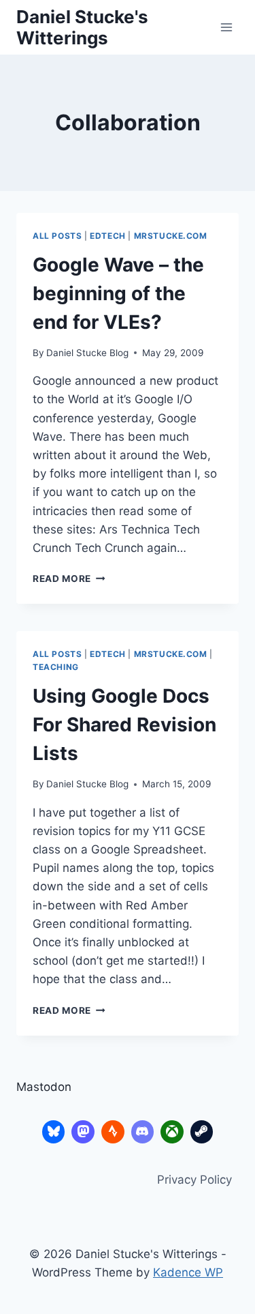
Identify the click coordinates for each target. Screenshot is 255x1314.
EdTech (108, 236)
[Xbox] (172, 1132)
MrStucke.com (170, 236)
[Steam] (202, 1132)
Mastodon (43, 1087)
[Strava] (113, 1132)
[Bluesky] (54, 1132)
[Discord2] (143, 1132)
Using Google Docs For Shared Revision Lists (124, 724)
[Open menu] (226, 27)
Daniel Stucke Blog (87, 352)
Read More (69, 578)
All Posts (57, 236)
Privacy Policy (194, 1179)
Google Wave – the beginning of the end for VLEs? (118, 293)
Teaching (56, 667)
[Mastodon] (83, 1132)
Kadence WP (188, 1272)
